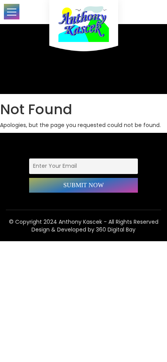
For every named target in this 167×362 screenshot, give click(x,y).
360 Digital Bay (116, 229)
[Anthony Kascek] (83, 29)
